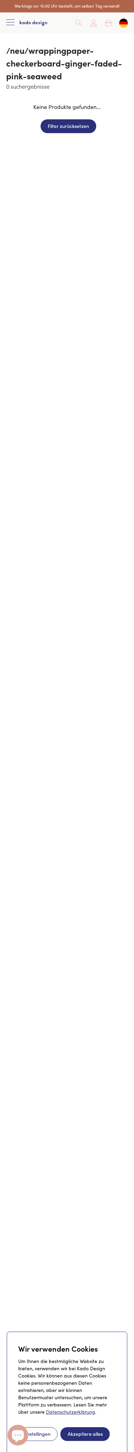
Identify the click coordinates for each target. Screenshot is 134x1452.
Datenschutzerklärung (70, 1412)
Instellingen (38, 1433)
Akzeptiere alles (85, 1433)
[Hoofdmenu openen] (10, 23)
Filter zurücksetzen (68, 125)
